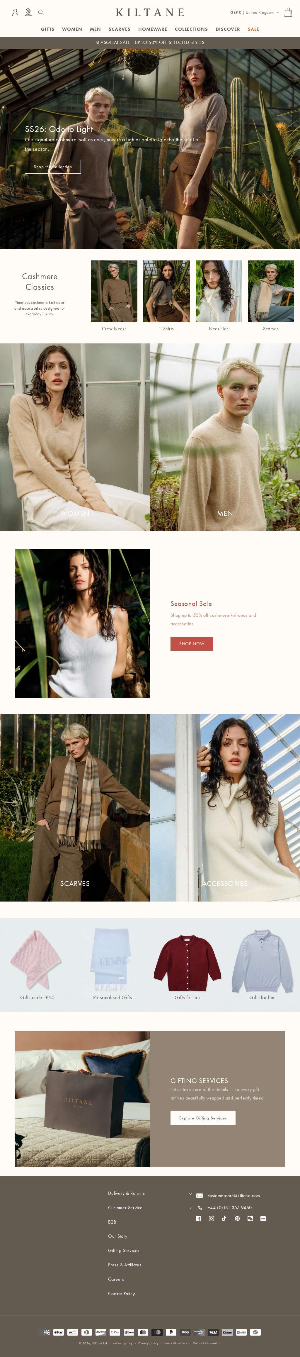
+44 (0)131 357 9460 (230, 1207)
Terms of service (175, 1343)
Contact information (207, 1343)
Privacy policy (148, 1343)
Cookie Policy (121, 1293)
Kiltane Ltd (99, 1343)
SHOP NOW (191, 644)
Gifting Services (123, 1250)
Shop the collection (53, 166)
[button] (41, 12)
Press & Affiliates (124, 1265)
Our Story (117, 1236)
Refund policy (123, 1343)
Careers (116, 1279)
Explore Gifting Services (203, 1118)
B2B (112, 1222)
